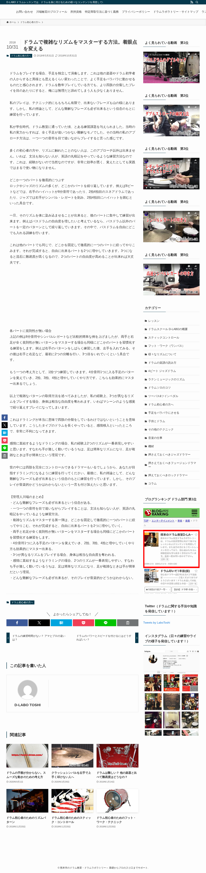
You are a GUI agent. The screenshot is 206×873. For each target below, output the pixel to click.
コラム (152, 483)
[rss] (191, 2)
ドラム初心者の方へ (21, 55)
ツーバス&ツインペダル (163, 396)
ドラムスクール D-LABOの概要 (168, 329)
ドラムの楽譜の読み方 (162, 362)
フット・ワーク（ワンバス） (166, 345)
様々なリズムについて (162, 354)
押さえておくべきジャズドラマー (169, 454)
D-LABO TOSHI (27, 705)
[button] (17, 622)
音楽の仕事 (155, 437)
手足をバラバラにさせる (163, 412)
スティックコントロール (163, 337)
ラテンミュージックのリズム (166, 379)
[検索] (197, 2)
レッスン (154, 320)
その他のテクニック (161, 429)
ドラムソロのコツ (159, 387)
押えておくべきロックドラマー (168, 475)
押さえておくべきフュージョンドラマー (172, 465)
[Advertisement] (72, 300)
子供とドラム (156, 421)
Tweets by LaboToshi (156, 622)
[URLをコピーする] (127, 622)
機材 (151, 446)
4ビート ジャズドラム (162, 370)
